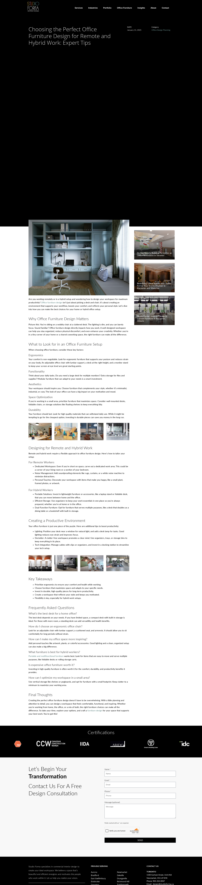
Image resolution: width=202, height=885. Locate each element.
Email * (107, 780)
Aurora (94, 872)
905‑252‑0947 (159, 881)
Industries (93, 8)
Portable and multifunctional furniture (46, 656)
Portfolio (107, 8)
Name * (108, 769)
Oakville (120, 875)
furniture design (94, 711)
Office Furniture (124, 8)
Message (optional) (112, 802)
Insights (141, 8)
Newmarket (122, 872)
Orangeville (122, 878)
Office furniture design (51, 303)
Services (79, 8)
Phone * (108, 791)
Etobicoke (95, 881)
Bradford (95, 875)
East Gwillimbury (98, 878)
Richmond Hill (123, 881)
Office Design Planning (161, 30)
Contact (165, 8)
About (153, 8)
